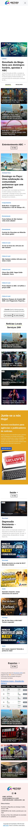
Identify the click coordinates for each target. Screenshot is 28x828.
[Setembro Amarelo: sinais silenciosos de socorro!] (14, 578)
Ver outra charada (18, 315)
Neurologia (5, 560)
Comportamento (6, 202)
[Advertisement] (14, 21)
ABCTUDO (6, 825)
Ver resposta (8, 315)
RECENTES (8, 84)
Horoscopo (18, 800)
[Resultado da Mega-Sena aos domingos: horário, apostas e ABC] (14, 49)
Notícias (9, 796)
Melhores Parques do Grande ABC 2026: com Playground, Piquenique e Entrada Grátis (14, 300)
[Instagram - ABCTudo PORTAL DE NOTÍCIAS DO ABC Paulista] (12, 793)
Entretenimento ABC (13, 144)
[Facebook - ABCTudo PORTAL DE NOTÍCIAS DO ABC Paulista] (15, 793)
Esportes (13, 663)
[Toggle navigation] (25, 3)
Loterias (4, 58)
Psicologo (5, 617)
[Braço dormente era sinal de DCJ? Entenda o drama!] (14, 549)
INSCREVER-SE (6, 448)
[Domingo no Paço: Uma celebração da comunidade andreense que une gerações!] (14, 162)
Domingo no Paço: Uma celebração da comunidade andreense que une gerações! (12, 182)
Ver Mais (14, 147)
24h (24, 800)
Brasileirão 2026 (18, 673)
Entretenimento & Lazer (10, 798)
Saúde (13, 492)
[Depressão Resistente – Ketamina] (14, 508)
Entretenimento (6, 216)
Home (4, 796)
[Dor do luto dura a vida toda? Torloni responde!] (14, 606)
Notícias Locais (14, 324)
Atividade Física (6, 172)
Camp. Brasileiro (7, 800)
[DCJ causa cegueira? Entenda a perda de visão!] (14, 635)
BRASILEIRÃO (19, 84)
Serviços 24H (14, 327)
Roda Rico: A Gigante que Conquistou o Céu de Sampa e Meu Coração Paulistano (14, 207)
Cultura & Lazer (6, 242)
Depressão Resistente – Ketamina (9, 524)
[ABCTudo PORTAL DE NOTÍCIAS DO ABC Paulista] (11, 3)
